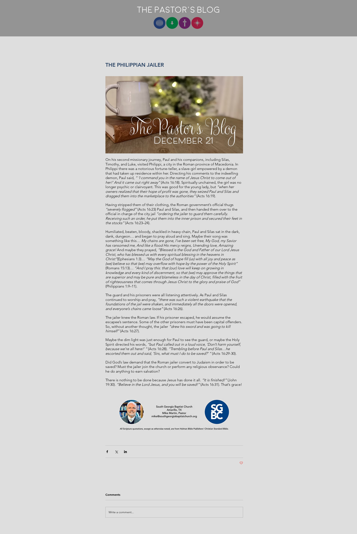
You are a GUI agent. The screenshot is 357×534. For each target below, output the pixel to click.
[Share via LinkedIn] (125, 451)
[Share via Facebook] (107, 451)
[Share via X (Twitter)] (116, 451)
